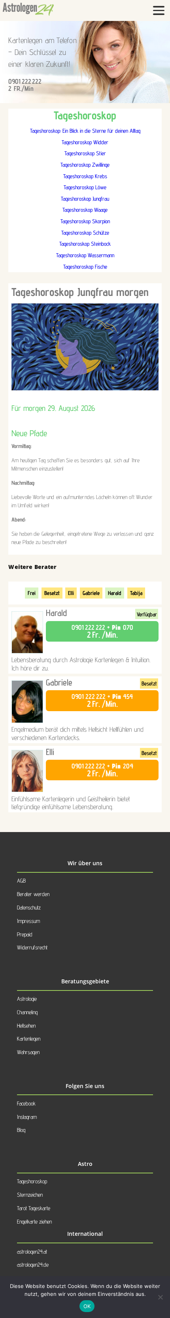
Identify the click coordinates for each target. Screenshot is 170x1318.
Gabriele (91, 592)
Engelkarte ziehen (34, 1221)
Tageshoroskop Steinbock (85, 243)
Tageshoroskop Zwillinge (85, 164)
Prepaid (24, 934)
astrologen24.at (32, 1251)
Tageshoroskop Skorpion (85, 221)
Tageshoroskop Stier (85, 153)
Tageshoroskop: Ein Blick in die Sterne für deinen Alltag (85, 130)
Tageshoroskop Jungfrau (85, 198)
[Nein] (160, 1297)
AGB (21, 880)
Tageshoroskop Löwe (85, 187)
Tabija (136, 592)
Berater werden (33, 894)
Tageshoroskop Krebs (85, 176)
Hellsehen (26, 1025)
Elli (71, 592)
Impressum (28, 920)
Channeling (27, 1012)
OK (87, 1306)
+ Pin (102, 631)
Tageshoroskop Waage (85, 209)
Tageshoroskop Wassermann (85, 255)
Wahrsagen (28, 1052)
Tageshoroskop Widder (85, 142)
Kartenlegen (28, 1038)
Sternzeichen (30, 1194)
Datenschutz (29, 907)
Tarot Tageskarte (33, 1208)
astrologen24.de (33, 1264)
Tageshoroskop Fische (85, 266)
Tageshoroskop (32, 1181)
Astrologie (27, 998)
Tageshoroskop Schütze (85, 232)
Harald (114, 592)
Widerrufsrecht (32, 947)
